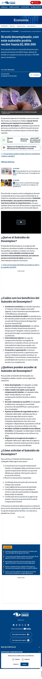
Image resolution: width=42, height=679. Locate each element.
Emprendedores (31, 26)
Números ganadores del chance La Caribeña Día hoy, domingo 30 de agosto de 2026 (21, 552)
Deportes (27, 659)
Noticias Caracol (5, 31)
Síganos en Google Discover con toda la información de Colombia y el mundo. (21, 147)
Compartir (35, 75)
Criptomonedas (21, 26)
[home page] (21, 614)
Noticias (17, 659)
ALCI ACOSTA (25, 7)
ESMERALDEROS (14, 7)
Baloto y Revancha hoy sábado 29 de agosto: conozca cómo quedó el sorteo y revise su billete (21, 567)
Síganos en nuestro (10, 140)
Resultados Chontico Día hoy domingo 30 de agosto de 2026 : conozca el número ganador (20, 562)
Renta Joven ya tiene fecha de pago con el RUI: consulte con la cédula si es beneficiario (26, 184)
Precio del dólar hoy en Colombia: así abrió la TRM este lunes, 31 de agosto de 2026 (26, 173)
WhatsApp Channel (24, 140)
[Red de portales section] (39, 647)
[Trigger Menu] (2, 2)
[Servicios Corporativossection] (39, 652)
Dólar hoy (12, 26)
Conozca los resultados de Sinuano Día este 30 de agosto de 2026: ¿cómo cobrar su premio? (21, 557)
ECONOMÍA (4, 26)
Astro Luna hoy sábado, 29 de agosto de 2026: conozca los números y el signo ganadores (20, 572)
